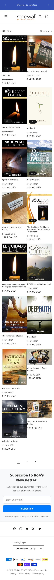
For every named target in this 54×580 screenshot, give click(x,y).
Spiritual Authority (10, 179)
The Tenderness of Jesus (12, 336)
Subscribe (27, 508)
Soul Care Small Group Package (37, 422)
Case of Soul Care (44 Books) (11, 228)
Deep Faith (32, 337)
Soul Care (6, 75)
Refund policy (24, 573)
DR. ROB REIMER (21, 570)
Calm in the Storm (10, 441)
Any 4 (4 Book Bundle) (37, 71)
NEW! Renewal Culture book (39, 284)
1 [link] (19, 461)
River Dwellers (33, 179)
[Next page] (35, 461)
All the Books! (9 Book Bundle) (36, 369)
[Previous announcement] (5, 5)
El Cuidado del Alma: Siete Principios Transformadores (14, 285)
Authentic (31, 128)
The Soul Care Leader (11, 127)
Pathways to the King (11, 388)
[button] (6, 16)
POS (29, 570)
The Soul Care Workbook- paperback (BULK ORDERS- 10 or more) (38, 229)
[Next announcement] (48, 5)
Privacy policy (38, 573)
